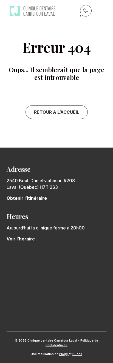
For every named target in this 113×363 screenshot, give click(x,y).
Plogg (64, 354)
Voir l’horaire (21, 239)
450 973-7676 (86, 11)
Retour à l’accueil (56, 112)
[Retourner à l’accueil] (32, 11)
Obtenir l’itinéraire (27, 198)
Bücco (77, 354)
